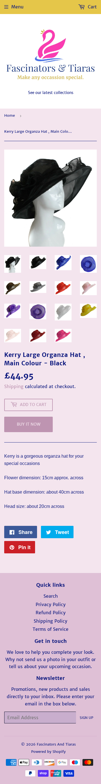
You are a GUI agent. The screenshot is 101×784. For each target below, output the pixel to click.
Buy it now (28, 424)
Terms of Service (50, 629)
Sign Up (86, 718)
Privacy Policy (51, 604)
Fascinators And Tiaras (56, 744)
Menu (17, 7)
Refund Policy (51, 612)
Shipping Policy (50, 621)
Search (50, 596)
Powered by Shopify (48, 751)
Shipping (14, 386)
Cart (91, 7)
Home (9, 115)
